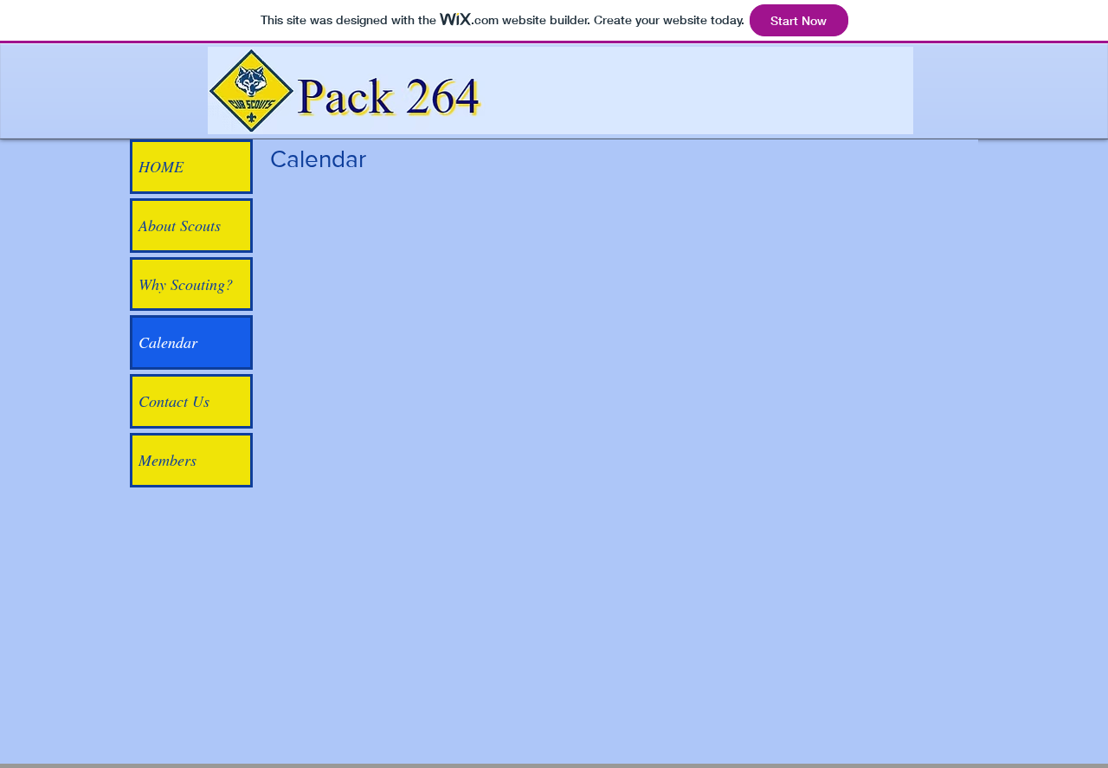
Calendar (167, 342)
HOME (161, 166)
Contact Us (173, 400)
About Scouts (179, 225)
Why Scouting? (185, 284)
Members (167, 459)
